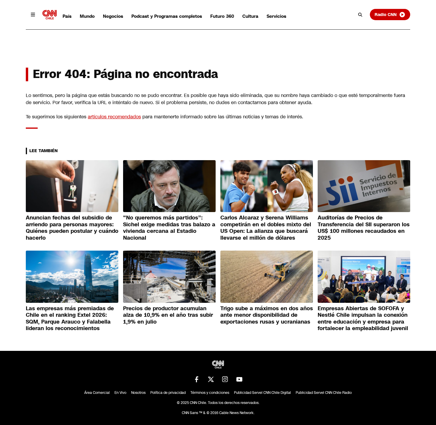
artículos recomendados (114, 116)
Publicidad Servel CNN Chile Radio (324, 392)
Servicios (276, 16)
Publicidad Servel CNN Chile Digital (262, 392)
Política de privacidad (168, 392)
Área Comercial (97, 392)
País (67, 16)
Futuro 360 (222, 16)
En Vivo (120, 392)
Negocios (113, 16)
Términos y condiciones (209, 392)
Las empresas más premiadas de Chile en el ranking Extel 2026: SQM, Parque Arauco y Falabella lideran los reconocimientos (70, 318)
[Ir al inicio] (49, 15)
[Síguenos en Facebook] (196, 379)
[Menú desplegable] (33, 14)
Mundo (87, 16)
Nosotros (138, 392)
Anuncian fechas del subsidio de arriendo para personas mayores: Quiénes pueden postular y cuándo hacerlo (72, 228)
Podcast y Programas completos (166, 16)
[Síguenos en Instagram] (225, 379)
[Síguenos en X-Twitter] (211, 379)
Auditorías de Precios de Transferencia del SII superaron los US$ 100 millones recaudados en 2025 (364, 228)
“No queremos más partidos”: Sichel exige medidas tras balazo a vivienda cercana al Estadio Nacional (169, 228)
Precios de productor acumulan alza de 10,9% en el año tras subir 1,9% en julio (168, 315)
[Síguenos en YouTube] (239, 379)
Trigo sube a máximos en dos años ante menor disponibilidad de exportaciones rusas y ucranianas (266, 315)
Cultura (250, 16)
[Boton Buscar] (360, 14)
